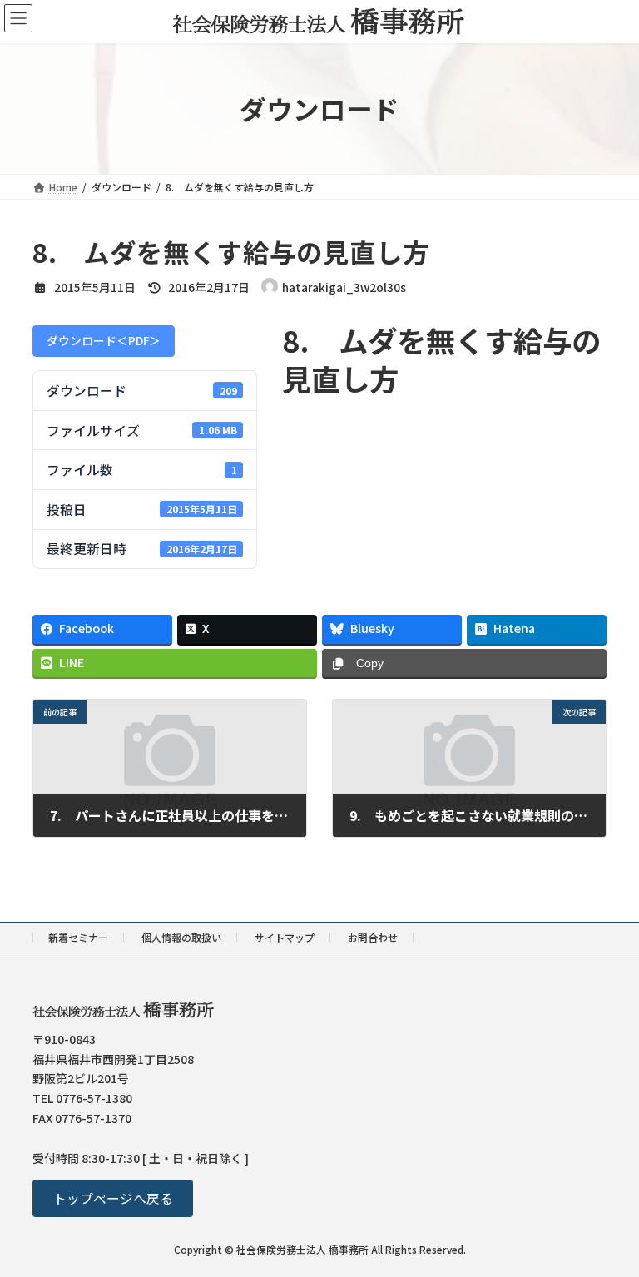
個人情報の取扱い (181, 937)
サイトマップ (285, 937)
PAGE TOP (610, 1223)
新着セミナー (78, 937)
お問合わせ (373, 937)
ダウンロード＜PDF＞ (104, 340)
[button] (112, 1199)
